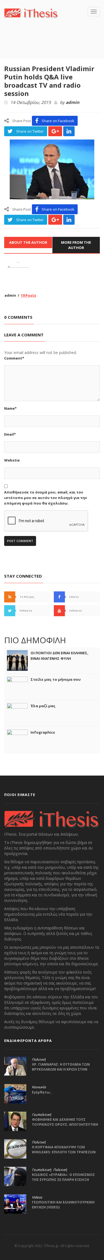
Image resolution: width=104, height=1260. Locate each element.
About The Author (28, 242)
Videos (37, 1197)
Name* (10, 408)
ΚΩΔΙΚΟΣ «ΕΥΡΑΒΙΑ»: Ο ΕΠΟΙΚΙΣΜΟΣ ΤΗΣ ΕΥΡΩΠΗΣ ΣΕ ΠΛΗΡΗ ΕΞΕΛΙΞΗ (63, 1177)
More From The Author (76, 245)
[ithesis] (31, 12)
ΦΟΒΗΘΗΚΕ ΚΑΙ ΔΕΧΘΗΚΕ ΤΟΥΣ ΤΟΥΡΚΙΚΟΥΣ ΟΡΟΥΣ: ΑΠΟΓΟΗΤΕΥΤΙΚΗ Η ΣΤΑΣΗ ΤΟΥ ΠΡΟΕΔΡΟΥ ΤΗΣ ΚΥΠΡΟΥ (65, 1124)
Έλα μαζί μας (43, 705)
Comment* (14, 358)
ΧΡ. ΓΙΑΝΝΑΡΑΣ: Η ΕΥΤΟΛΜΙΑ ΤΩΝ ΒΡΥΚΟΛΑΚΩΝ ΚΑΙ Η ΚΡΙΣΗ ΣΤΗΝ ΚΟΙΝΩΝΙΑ (61, 1069)
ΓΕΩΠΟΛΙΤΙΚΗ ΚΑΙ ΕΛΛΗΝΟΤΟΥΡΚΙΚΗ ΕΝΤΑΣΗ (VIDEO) (63, 1205)
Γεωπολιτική (41, 1114)
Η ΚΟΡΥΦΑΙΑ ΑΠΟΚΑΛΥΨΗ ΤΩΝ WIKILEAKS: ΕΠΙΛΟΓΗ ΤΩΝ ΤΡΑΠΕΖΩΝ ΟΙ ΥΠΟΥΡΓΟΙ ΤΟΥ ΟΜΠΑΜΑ (64, 1152)
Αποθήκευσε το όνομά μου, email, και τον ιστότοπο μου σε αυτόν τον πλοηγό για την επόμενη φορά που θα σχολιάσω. (45, 498)
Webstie (12, 460)
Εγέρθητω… (42, 1092)
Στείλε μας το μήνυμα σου (56, 679)
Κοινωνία (39, 1087)
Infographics (43, 732)
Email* (10, 434)
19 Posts (28, 295)
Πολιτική (38, 1059)
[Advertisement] (54, 46)
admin (72, 102)
